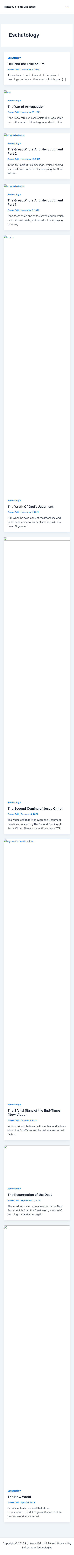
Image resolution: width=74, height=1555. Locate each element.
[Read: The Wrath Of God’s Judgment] (37, 364)
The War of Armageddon (26, 106)
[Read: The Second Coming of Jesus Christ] (37, 666)
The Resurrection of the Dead (30, 1195)
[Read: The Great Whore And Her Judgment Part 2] (14, 135)
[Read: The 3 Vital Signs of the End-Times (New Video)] (37, 968)
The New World (19, 1497)
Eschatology (14, 58)
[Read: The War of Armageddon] (7, 92)
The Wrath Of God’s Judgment (30, 506)
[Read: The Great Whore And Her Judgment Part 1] (14, 186)
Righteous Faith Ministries (19, 6)
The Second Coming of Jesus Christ (35, 808)
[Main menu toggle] (67, 6)
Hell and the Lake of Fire (26, 64)
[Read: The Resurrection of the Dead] (37, 1163)
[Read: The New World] (37, 1354)
